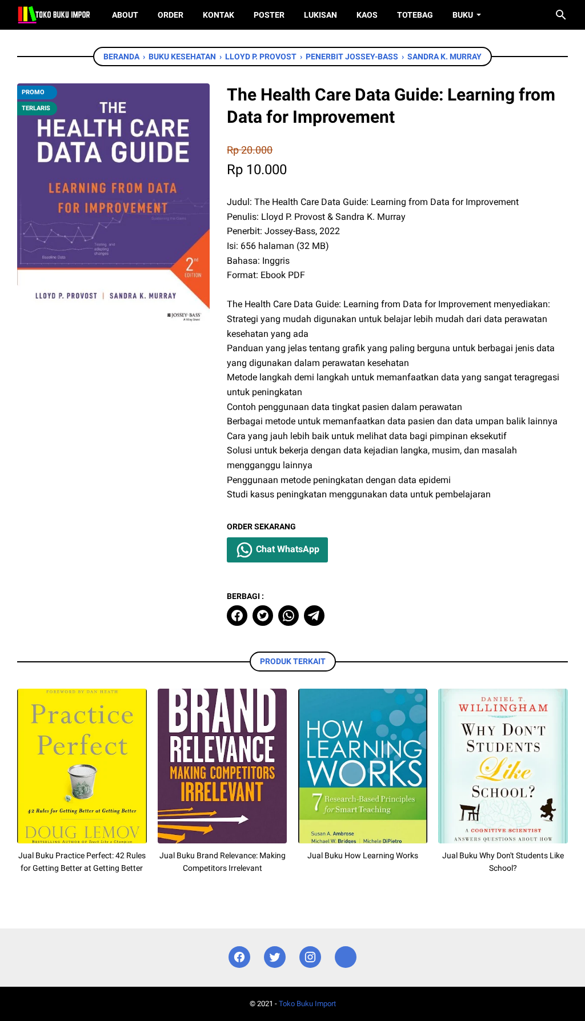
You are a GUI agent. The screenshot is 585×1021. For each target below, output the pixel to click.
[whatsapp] (288, 615)
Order (170, 14)
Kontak (218, 14)
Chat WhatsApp (286, 549)
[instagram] (310, 957)
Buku (462, 14)
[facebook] (237, 615)
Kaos (367, 14)
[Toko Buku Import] (54, 15)
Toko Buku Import (307, 1003)
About (125, 14)
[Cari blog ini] (561, 15)
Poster (269, 14)
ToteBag (415, 14)
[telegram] (314, 615)
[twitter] (263, 615)
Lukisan (320, 14)
